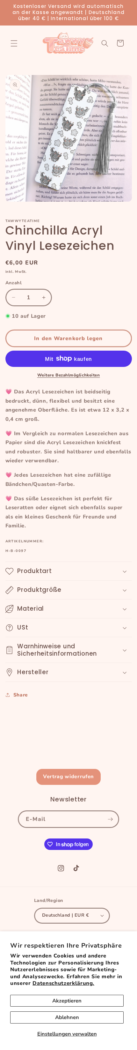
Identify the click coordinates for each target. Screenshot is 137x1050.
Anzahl (13, 283)
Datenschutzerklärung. (63, 983)
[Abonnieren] (110, 819)
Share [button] (20, 694)
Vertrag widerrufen (68, 776)
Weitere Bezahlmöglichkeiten (68, 375)
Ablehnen (67, 1017)
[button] (14, 43)
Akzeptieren (67, 1000)
